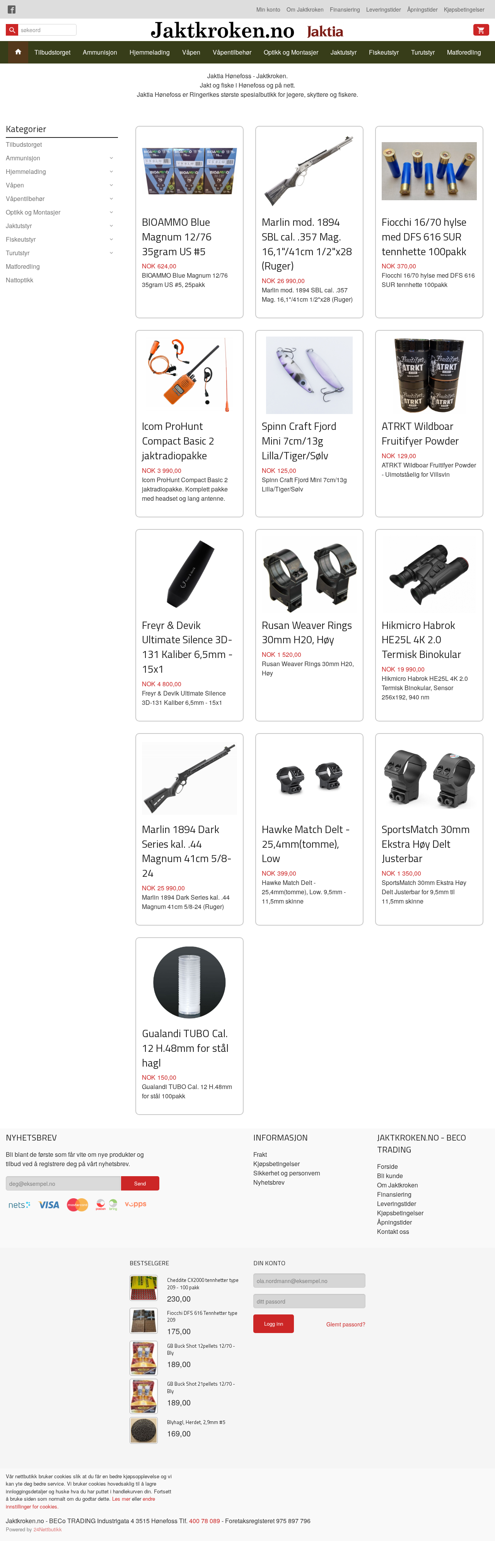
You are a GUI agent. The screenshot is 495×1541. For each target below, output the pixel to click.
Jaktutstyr (344, 52)
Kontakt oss (393, 1231)
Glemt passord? (345, 1324)
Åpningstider (422, 9)
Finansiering (345, 9)
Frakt (260, 1154)
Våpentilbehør (232, 52)
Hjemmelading (150, 52)
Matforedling (464, 52)
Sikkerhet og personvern (286, 1172)
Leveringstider (383, 9)
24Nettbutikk (48, 1529)
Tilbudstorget (52, 52)
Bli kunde (390, 1175)
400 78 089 (204, 1520)
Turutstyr (423, 52)
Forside (387, 1166)
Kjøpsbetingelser (464, 9)
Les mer (122, 1498)
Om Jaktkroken (305, 9)
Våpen (191, 52)
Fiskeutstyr (384, 52)
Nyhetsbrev (269, 1182)
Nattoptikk (19, 279)
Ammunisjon (100, 52)
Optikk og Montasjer (291, 52)
